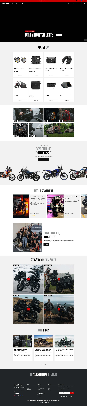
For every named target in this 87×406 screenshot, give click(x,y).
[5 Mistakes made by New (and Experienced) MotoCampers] (43, 341)
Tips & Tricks (40, 394)
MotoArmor (24, 3)
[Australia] (16, 395)
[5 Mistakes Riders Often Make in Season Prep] (64, 341)
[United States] (14, 395)
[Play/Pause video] (43, 22)
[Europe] (20, 395)
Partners (49, 390)
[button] (85, 206)
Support (75, 3)
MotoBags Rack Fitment (41, 393)
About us (46, 244)
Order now (59, 34)
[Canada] (18, 395)
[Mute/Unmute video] (85, 40)
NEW (47, 48)
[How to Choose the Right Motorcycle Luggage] (22, 341)
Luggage (18, 3)
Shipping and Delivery (41, 388)
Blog (48, 389)
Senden (72, 392)
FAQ (38, 390)
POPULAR (41, 48)
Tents (30, 3)
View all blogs (43, 364)
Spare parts (35, 3)
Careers (49, 388)
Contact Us (39, 386)
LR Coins (39, 392)
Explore (70, 3)
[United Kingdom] (23, 395)
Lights (13, 3)
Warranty (39, 389)
